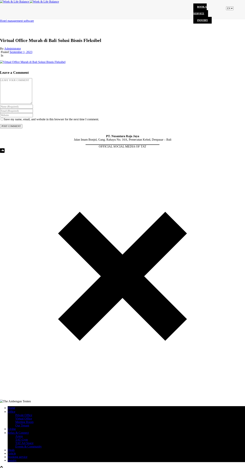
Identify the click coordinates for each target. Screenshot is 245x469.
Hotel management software (17, 20)
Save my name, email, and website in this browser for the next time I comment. (51, 119)
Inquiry (202, 20)
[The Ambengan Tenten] (29, 1)
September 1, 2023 (21, 52)
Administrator (12, 48)
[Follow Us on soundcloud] (2, 151)
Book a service (200, 10)
